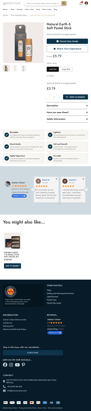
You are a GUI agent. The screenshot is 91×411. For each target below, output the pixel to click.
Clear (51, 75)
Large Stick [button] (66, 69)
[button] (40, 25)
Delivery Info (8, 326)
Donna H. (73, 180)
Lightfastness (52, 297)
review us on (18, 196)
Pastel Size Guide (54, 303)
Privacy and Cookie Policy (27, 408)
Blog (55, 9)
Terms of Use (42, 408)
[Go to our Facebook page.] (5, 365)
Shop (12, 9)
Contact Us (7, 323)
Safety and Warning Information (60, 293)
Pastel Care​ (51, 300)
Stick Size (52, 63)
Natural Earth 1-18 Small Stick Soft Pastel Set (11, 254)
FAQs (49, 290)
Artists (38, 9)
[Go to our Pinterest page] (23, 365)
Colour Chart (29, 9)
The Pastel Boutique (19, 15)
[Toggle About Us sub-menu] (8, 9)
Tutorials (20, 9)
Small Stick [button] (52, 69)
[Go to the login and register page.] (86, 3)
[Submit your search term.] (63, 3)
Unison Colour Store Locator (14, 319)
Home (5, 15)
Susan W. (46, 180)
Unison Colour (18, 182)
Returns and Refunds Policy (14, 329)
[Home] (11, 3)
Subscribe (33, 353)
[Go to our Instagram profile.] (11, 365)
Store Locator (47, 9)
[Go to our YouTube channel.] (17, 365)
